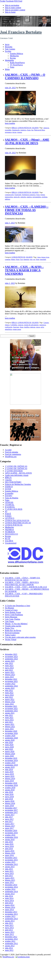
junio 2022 (9, 693)
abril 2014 (9, 903)
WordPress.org (10, 457)
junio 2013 (9, 925)
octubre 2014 (10, 889)
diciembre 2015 (11, 858)
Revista (13, 58)
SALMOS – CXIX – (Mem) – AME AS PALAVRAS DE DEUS (27, 141)
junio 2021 (9, 717)
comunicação (9, 195)
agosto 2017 (9, 815)
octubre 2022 (10, 684)
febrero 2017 (10, 826)
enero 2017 (9, 828)
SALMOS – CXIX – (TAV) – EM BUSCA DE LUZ (26, 587)
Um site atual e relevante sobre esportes (20, 637)
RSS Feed (18, 1)
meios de (17, 197)
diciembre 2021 (11, 706)
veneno (19, 132)
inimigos (23, 130)
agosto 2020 (9, 740)
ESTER (8, 489)
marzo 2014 (9, 905)
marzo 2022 (9, 699)
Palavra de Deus (39, 130)
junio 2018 (9, 794)
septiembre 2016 (11, 837)
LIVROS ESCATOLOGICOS (17, 520)
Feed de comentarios (13, 454)
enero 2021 (9, 729)
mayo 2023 (9, 668)
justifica (26, 327)
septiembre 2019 (11, 765)
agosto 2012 (9, 946)
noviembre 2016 (11, 833)
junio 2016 (9, 844)
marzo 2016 (9, 851)
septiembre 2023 (11, 659)
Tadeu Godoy (10, 635)
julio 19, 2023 (10, 153)
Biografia (8, 47)
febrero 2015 (10, 880)
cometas (7, 259)
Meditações (14, 56)
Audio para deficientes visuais (16, 475)
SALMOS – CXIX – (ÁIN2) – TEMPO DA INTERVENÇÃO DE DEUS (22, 579)
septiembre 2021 (11, 711)
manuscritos (9, 197)
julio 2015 (9, 869)
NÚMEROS (10, 532)
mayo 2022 (9, 695)
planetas (26, 259)
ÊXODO (8, 496)
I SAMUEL (9, 505)
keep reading (10, 123)
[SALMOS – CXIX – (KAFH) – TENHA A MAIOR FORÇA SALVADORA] (20, 307)
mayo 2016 (9, 846)
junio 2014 (9, 898)
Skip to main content (13, 8)
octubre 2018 (10, 788)
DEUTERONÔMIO (13, 482)
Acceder (8, 450)
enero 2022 (9, 704)
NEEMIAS (9, 529)
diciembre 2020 (11, 731)
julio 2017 (9, 817)
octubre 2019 (10, 763)
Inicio (7, 44)
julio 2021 (9, 715)
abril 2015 (9, 876)
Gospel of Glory (11, 610)
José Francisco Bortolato (21, 32)
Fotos (12, 67)
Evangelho (9, 493)
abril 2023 (9, 670)
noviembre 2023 (11, 656)
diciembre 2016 (11, 830)
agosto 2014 (9, 894)
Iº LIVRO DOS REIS (13, 509)
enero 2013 (9, 934)
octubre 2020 (10, 736)
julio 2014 (9, 896)
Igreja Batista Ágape (13, 612)
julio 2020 (9, 742)
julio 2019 (9, 769)
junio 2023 (9, 666)
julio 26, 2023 (10, 88)
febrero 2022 (10, 702)
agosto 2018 (9, 790)
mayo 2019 (9, 774)
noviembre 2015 (11, 860)
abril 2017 (9, 821)
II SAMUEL (10, 507)
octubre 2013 (10, 916)
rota (31, 259)
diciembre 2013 (11, 912)
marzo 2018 (9, 801)
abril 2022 (9, 697)
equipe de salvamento (31, 325)
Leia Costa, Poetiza (12, 619)
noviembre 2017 (11, 810)
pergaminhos (37, 197)
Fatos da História (11, 498)
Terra (37, 259)
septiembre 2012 (11, 943)
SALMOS (35, 128)
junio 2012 (9, 950)
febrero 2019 (10, 778)
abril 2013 (9, 930)
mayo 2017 (9, 819)
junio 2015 (9, 871)
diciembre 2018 (11, 783)
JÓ (6, 511)
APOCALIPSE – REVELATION (18, 473)
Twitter (3, 1)
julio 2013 (9, 923)
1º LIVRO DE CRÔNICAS (16, 466)
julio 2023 (9, 663)
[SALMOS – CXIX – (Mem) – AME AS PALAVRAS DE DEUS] (20, 179)
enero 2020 (9, 756)
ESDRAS (9, 487)
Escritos (8, 51)
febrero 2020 (10, 754)
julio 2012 (9, 948)
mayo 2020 (9, 747)
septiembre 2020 (11, 738)
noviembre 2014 (11, 887)
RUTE (7, 538)
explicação (8, 327)
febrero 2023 (10, 675)
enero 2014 (9, 910)
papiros (29, 197)
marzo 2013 (9, 932)
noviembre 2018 (11, 785)
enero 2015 (9, 882)
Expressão (18, 195)
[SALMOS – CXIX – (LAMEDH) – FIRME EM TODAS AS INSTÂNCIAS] (19, 242)
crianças (20, 325)
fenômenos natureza (29, 195)
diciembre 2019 (11, 758)
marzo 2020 (9, 751)
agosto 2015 (9, 867)
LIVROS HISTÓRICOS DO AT (18, 523)
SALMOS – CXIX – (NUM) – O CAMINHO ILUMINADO (25, 76)
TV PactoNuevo (16, 65)
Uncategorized (10, 543)
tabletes (7, 199)
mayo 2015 (9, 873)
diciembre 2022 (11, 679)
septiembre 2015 (11, 864)
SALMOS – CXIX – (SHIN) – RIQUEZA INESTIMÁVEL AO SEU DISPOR (22, 583)
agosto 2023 (9, 661)
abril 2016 (9, 849)
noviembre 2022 (11, 681)
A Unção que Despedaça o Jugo (17, 606)
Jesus (29, 130)
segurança (8, 132)
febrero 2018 (10, 803)
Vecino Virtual (10, 639)
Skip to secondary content (15, 10)
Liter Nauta (9, 621)
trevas (14, 132)
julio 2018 (9, 792)
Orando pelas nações (13, 626)
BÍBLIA (14, 128)
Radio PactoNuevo (17, 63)
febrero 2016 (10, 853)
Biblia (7, 69)
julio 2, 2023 (10, 283)
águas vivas (45, 257)
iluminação (16, 130)
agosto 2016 (9, 839)
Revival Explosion (12, 633)
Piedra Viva (9, 628)
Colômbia (13, 325)
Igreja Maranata (11, 617)
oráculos (23, 197)
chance (7, 325)
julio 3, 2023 (10, 223)
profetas (44, 197)
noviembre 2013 (11, 914)
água (39, 257)
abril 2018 (9, 799)
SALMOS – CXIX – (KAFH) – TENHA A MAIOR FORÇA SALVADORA (24, 270)
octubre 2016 (10, 835)
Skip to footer (10, 12)
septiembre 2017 (11, 812)
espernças (42, 325)
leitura (42, 195)
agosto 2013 (9, 921)
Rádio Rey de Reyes (13, 630)
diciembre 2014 (11, 885)
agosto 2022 (9, 688)
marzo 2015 (9, 878)
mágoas (32, 327)
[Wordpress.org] (23, 957)
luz (32, 130)
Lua (21, 259)
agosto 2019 (9, 767)
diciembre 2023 (11, 654)
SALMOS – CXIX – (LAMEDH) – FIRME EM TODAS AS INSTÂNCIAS (26, 210)
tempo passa (17, 329)
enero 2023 (9, 677)
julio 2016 (9, 842)
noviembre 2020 (11, 733)
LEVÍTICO (9, 518)
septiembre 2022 (11, 686)
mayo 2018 (9, 797)
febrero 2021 (10, 727)
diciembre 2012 (11, 937)
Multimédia (9, 60)
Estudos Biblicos (16, 53)
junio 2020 (9, 745)
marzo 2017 (9, 824)
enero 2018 (9, 806)
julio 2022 (9, 690)
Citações (8, 480)
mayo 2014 (9, 900)
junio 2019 (9, 772)
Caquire (46, 322)
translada (43, 259)
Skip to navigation (12, 5)
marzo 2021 (9, 724)
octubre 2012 (10, 941)
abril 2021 (9, 722)
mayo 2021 (9, 720)
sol (34, 259)
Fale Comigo (10, 49)
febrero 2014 (10, 907)
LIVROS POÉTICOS (24, 128)
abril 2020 (9, 749)
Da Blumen (9, 608)
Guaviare (16, 327)
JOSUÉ (8, 514)
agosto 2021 (9, 713)
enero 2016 (9, 855)
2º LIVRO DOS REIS (14, 471)
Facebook (10, 1)
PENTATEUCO (11, 534)
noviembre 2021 (11, 708)
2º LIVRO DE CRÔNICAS (16, 468)
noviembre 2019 (11, 760)
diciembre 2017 (11, 808)
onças (38, 327)
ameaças (46, 128)
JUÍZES (8, 516)
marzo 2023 (9, 672)
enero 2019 (9, 781)
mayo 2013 (9, 928)
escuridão (8, 130)
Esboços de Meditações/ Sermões (18, 484)
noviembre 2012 (11, 939)
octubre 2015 (10, 862)
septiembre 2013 (11, 919)
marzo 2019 (9, 776)
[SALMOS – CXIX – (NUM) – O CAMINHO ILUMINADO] (20, 114)
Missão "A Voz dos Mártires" (16, 624)
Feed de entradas (11, 452)
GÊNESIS (9, 502)
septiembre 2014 (11, 891)
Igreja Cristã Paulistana (14, 615)
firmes (13, 259)
